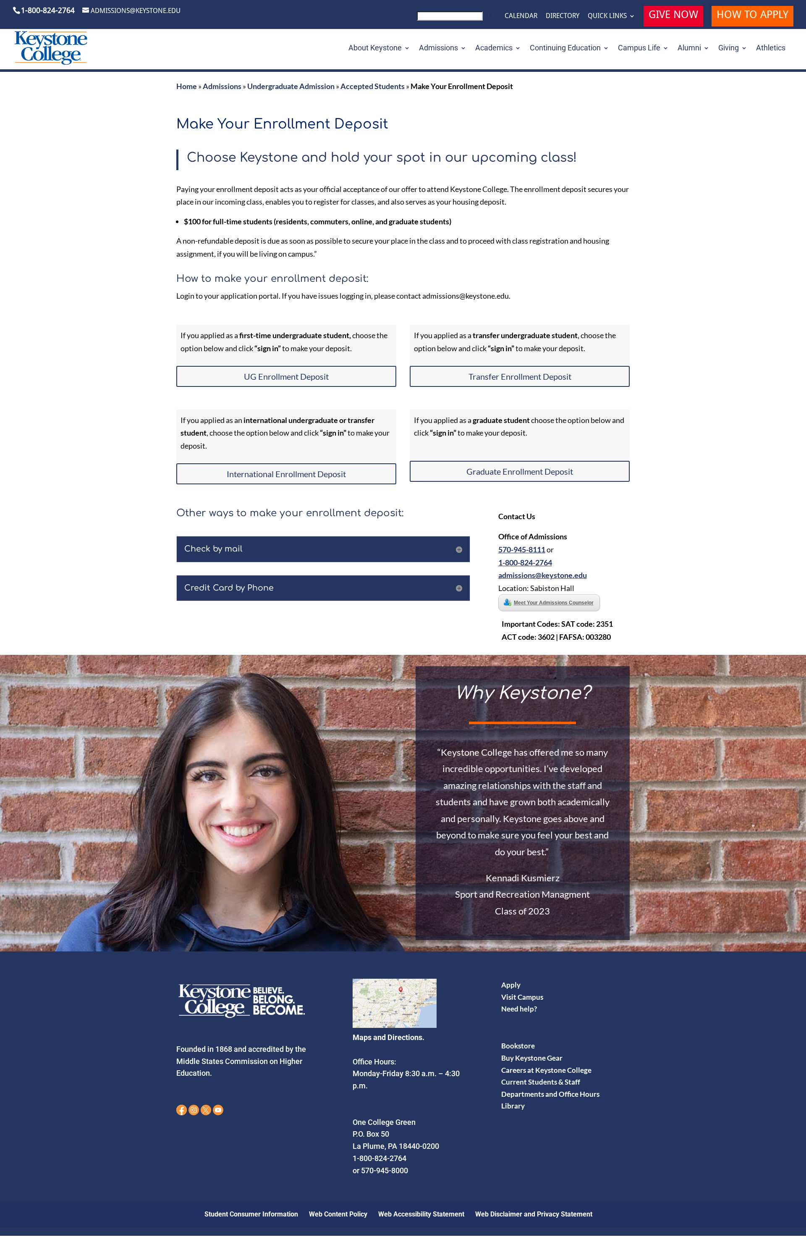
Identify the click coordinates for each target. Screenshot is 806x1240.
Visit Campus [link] (522, 997)
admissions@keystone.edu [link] (542, 575)
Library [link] (513, 1105)
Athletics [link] (770, 48)
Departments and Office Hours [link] (550, 1094)
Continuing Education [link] (565, 48)
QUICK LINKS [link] (607, 16)
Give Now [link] (673, 16)
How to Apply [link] (752, 16)
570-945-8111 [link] (521, 549)
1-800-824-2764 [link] (525, 562)
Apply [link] (511, 984)
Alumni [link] (689, 48)
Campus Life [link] (639, 48)
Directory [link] (562, 16)
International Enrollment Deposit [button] (286, 474)
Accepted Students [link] (372, 86)
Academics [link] (494, 48)
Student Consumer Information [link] (251, 1214)
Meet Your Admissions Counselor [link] (554, 603)
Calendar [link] (521, 16)
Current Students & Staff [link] (540, 1081)
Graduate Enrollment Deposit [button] (519, 471)
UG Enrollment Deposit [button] (286, 376)
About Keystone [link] (375, 48)
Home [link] (186, 86)
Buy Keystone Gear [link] (532, 1057)
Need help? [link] (519, 1008)
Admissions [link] (438, 48)
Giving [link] (728, 48)
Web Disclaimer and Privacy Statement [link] (533, 1214)
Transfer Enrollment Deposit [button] (519, 376)
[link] (456, 18)
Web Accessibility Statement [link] (421, 1214)
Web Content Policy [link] (338, 1214)
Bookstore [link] (518, 1045)
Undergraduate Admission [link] (291, 86)
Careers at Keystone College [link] (546, 1070)
